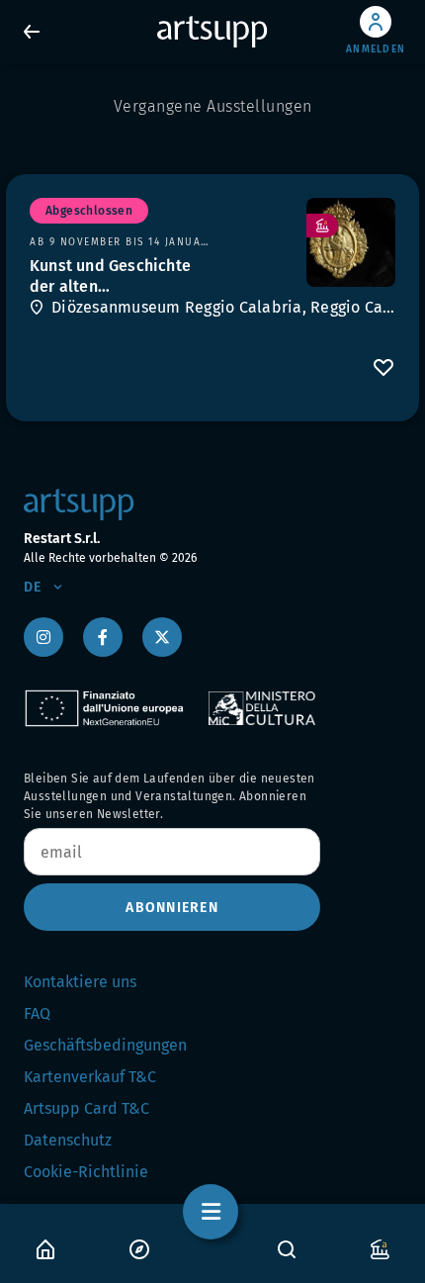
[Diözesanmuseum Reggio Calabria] (350, 242)
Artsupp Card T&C (86, 1108)
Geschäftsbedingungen (105, 1045)
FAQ (37, 1013)
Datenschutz (68, 1140)
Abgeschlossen (88, 211)
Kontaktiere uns (80, 981)
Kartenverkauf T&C (90, 1076)
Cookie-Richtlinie (86, 1171)
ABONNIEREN (172, 907)
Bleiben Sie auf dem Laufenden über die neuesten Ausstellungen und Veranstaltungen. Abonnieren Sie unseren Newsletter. (169, 796)
